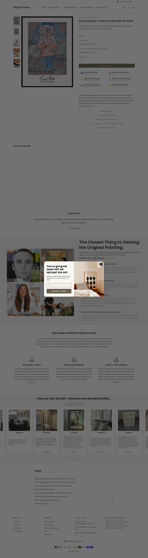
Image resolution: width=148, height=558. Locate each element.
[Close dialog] (101, 264)
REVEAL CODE (59, 291)
